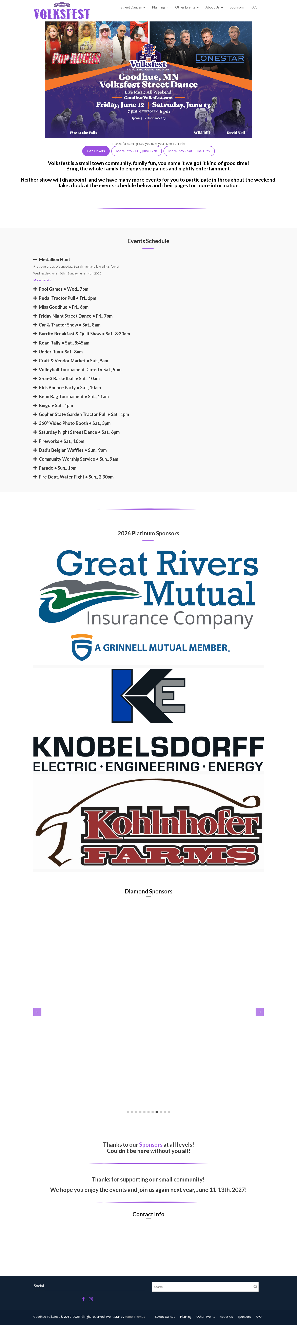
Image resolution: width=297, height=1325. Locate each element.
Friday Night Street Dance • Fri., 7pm (76, 316)
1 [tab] (128, 1112)
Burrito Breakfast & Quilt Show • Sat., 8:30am (84, 333)
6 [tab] (148, 1112)
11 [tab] (169, 1112)
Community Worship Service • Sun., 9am (78, 459)
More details (42, 280)
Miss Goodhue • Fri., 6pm (63, 307)
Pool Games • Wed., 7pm (63, 289)
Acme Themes (135, 1316)
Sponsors (237, 7)
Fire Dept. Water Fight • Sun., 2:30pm (76, 477)
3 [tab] (136, 1112)
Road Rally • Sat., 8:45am (64, 343)
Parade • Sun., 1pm (57, 468)
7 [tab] (153, 1112)
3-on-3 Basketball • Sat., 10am (69, 378)
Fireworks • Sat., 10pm (61, 441)
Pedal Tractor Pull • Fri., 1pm (67, 298)
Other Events (185, 7)
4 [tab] (140, 1112)
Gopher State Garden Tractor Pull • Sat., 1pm (84, 414)
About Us (212, 7)
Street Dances (131, 7)
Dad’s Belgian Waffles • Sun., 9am (73, 450)
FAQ (254, 7)
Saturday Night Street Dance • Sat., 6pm (79, 432)
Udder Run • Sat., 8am (61, 351)
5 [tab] (144, 1112)
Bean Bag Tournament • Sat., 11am (74, 396)
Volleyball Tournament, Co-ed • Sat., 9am (80, 369)
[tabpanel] (148, 945)
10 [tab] (165, 1112)
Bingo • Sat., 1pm (56, 405)
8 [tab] (157, 1112)
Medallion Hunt (54, 259)
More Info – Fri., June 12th (136, 151)
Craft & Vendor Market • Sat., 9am (73, 360)
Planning (158, 7)
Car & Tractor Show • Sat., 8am (69, 325)
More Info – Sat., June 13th (189, 151)
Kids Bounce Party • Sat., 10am (70, 387)
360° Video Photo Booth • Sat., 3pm (75, 423)
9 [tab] (161, 1112)
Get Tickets (96, 151)
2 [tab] (132, 1112)
